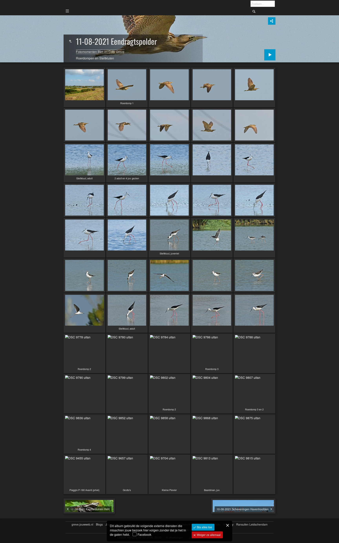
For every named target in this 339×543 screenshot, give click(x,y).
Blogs (99, 524)
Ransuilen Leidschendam (252, 524)
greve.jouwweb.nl (82, 524)
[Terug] (70, 41)
